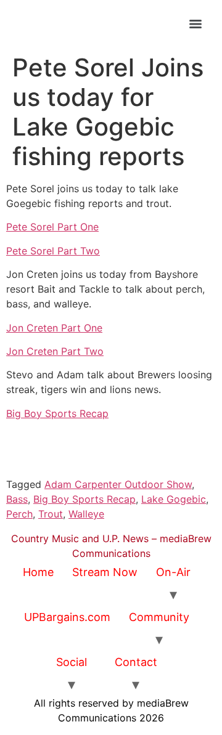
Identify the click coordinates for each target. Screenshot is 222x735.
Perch (19, 514)
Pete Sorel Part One (52, 227)
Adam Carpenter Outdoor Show (118, 484)
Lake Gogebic (173, 499)
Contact (136, 662)
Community (159, 617)
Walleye (86, 514)
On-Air (173, 572)
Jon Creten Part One (54, 328)
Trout (50, 514)
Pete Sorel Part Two (53, 251)
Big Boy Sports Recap (57, 413)
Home (38, 572)
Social (71, 662)
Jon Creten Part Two (55, 351)
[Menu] (195, 24)
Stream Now (105, 572)
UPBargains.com (67, 617)
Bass (17, 499)
